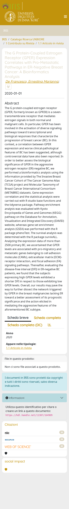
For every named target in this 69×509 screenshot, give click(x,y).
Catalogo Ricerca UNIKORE (27, 39)
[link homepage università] (22, 16)
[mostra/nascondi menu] (65, 16)
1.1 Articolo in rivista (51, 43)
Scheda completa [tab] (47, 318)
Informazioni (16, 398)
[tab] (49, 324)
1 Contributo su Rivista (20, 43)
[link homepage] (12, 6)
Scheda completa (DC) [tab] (25, 325)
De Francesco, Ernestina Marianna (31, 81)
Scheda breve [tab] (17, 317)
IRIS (4, 39)
